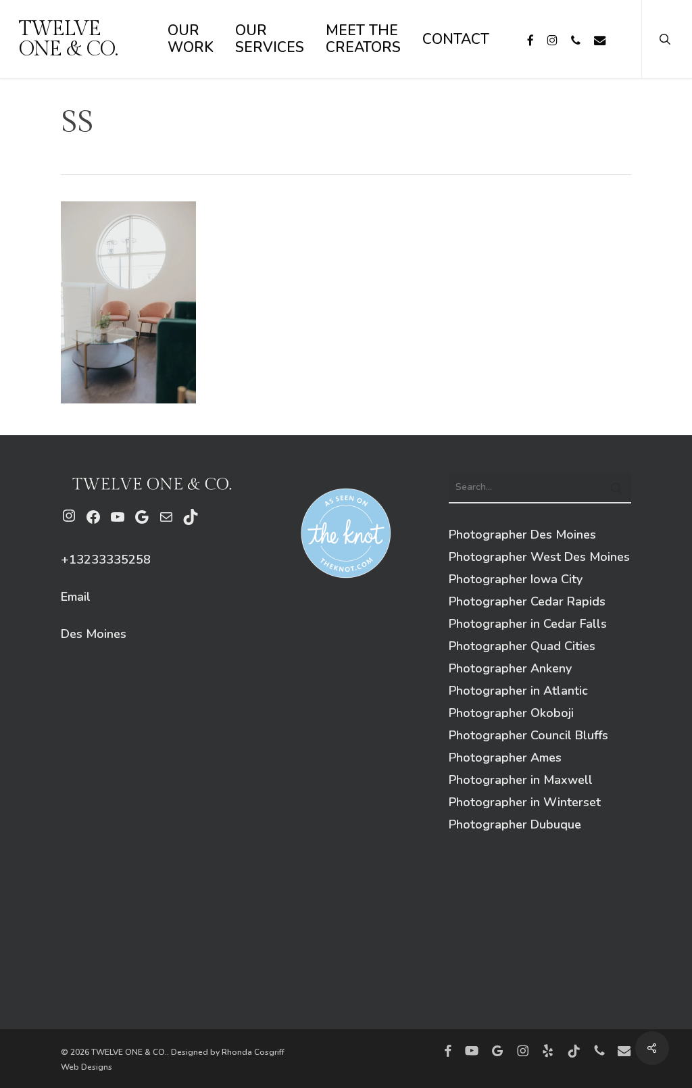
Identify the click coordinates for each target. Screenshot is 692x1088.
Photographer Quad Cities (522, 646)
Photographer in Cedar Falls (528, 624)
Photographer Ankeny (510, 668)
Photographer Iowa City (516, 579)
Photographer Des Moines (522, 534)
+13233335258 (106, 559)
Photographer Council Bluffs (528, 735)
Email (76, 597)
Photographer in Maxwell (521, 780)
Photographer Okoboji (511, 713)
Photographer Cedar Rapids (527, 601)
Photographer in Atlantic (518, 691)
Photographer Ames (505, 757)
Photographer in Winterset (525, 802)
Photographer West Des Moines (539, 557)
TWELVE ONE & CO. (68, 39)
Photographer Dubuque (515, 824)
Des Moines (93, 634)
